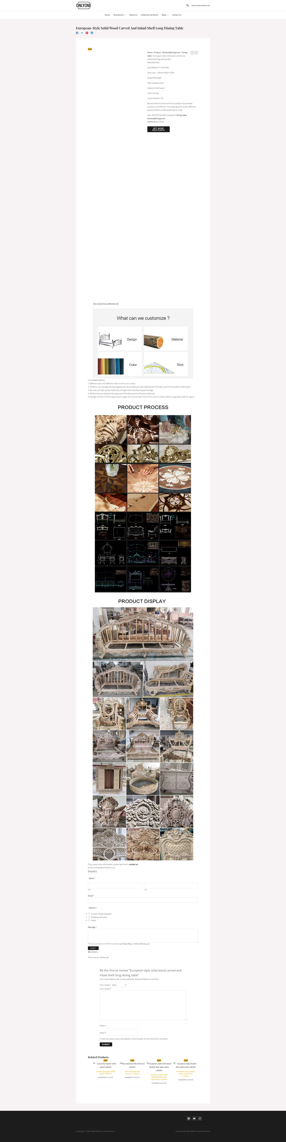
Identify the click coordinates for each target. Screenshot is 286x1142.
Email (91, 896)
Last (145, 889)
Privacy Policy (126, 944)
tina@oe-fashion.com (203, 5)
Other (93, 920)
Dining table (182, 115)
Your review (105, 989)
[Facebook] (77, 32)
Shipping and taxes (99, 917)
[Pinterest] (87, 32)
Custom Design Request (101, 914)
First (89, 889)
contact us (133, 864)
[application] (125, 15)
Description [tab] (98, 304)
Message (92, 927)
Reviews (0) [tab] (113, 304)
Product (157, 52)
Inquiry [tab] (106, 304)
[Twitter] (82, 32)
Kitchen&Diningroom (171, 52)
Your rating (105, 985)
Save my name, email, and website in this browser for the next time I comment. (135, 1039)
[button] (187, 5)
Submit (93, 948)
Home (149, 52)
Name (103, 1025)
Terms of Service (140, 944)
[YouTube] (194, 1118)
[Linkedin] (92, 32)
